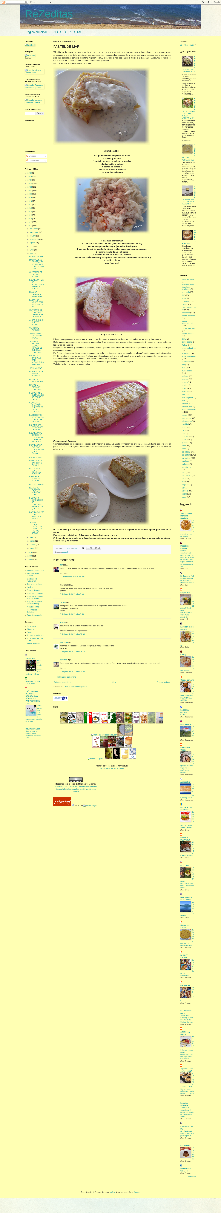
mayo (32, 253)
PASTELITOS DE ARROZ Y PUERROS (36, 374)
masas (184, 415)
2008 (30, 559)
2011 (30, 226)
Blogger (137, 1192)
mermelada (186, 418)
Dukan (184, 345)
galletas (185, 376)
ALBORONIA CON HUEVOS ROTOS (36, 322)
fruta (184, 368)
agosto (33, 243)
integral (185, 391)
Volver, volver (185, 1171)
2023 (30, 183)
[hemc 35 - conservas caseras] (104, 747)
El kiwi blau (185, 1145)
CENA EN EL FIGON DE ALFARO (34, 479)
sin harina (186, 458)
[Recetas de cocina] (62, 806)
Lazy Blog (184, 865)
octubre (33, 236)
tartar (184, 478)
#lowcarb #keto (188, 279)
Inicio (114, 682)
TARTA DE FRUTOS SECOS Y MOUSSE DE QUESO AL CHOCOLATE (36, 346)
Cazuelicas (185, 985)
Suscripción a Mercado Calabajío (186, 515)
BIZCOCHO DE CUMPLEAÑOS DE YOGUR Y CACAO (36, 396)
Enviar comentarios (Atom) (76, 687)
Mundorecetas (33, 607)
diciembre (34, 229)
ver (183, 488)
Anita (62, 622)
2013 (30, 219)
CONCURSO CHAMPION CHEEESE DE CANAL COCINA (36, 407)
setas (184, 449)
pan (183, 430)
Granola (183, 714)
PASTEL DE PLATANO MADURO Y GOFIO (35, 491)
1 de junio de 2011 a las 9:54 (72, 614)
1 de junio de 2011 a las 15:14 (72, 652)
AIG (183, 295)
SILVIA (63, 602)
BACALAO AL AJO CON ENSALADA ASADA (36, 515)
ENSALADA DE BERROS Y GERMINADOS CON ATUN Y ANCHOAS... (36, 437)
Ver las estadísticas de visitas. (112, 768)
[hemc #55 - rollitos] (64, 723)
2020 (30, 194)
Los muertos (30, 684)
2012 (30, 222)
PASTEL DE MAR (36, 256)
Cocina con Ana (187, 680)
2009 (30, 556)
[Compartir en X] (93, 548)
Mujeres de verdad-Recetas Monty (35, 603)
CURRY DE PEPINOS (34, 329)
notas (184, 427)
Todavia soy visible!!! (35, 635)
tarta (184, 472)
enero (32, 548)
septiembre (34, 239)
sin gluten (186, 455)
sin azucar (186, 452)
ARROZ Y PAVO (35, 457)
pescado (65, 552)
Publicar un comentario (66, 677)
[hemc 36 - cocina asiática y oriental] (96, 747)
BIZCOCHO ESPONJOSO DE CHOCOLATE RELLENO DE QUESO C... (36, 503)
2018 (30, 201)
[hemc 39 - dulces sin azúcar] (104, 735)
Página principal (36, 32)
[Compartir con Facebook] (96, 548)
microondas (187, 421)
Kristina (30, 587)
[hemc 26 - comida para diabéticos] (132, 759)
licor (183, 401)
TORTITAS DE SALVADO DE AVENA (36, 336)
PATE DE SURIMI (36, 484)
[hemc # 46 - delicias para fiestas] (128, 723)
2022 (30, 187)
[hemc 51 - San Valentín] (96, 723)
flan (183, 365)
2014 (30, 215)
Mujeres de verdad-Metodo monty (35, 597)
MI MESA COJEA (33, 681)
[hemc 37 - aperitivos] (129, 735)
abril (32, 537)
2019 (30, 197)
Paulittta (63, 660)
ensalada (186, 353)
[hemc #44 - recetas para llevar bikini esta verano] (136, 723)
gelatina (185, 379)
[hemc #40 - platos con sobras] (159, 723)
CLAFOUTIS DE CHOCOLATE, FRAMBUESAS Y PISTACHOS (36, 313)
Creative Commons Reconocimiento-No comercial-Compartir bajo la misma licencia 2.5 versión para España (76, 789)
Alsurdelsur (185, 782)
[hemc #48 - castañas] (120, 723)
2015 (30, 212)
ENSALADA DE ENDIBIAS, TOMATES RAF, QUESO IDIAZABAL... (36, 449)
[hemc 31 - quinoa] (96, 759)
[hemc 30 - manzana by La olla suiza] (108, 759)
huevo (184, 388)
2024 (30, 180)
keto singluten (187, 398)
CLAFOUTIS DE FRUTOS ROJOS (35, 274)
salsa (184, 446)
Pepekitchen (185, 1169)
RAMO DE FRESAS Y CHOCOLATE (36, 387)
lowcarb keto (187, 407)
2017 (30, 205)
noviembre (34, 232)
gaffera (112, 1192)
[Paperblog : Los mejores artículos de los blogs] (60, 700)
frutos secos (187, 371)
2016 (30, 208)
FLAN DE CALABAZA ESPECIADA (35, 294)
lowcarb (185, 404)
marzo (32, 541)
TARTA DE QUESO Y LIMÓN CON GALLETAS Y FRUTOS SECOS (35, 527)
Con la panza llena (35, 584)
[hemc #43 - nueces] (143, 723)
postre (184, 440)
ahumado (186, 292)
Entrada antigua (163, 682)
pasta (184, 434)
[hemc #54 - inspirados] (72, 723)
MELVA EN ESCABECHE (36, 380)
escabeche (186, 362)
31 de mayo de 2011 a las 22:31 (73, 577)
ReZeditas (49, 14)
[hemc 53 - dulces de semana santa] (80, 723)
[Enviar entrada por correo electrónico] (83, 548)
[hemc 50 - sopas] (104, 723)
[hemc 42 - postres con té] (151, 723)
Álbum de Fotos (33, 644)
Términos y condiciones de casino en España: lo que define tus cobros (187, 1112)
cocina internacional (187, 322)
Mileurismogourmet (35, 593)
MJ (61, 565)
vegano (185, 485)
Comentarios (33, 161)
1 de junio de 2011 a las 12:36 (72, 634)
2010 (30, 552)
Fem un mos (185, 724)
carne (184, 304)
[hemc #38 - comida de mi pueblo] (121, 735)
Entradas (32, 156)
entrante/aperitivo (189, 356)
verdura (185, 491)
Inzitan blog (30, 658)
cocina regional (188, 334)
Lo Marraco (31, 626)
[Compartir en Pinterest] (99, 548)
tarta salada (187, 475)
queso (184, 443)
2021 (30, 191)
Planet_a (30, 629)
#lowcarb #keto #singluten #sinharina (188, 287)
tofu (183, 482)
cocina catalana (188, 316)
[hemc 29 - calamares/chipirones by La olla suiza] (116, 759)
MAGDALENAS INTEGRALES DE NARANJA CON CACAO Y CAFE (36, 264)
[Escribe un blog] (90, 548)
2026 (30, 173)
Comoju (183, 655)
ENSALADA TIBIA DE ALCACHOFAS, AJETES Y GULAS (36, 284)
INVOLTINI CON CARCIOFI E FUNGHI (35, 463)
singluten (185, 461)
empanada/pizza (189, 348)
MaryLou (64, 642)
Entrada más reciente (63, 682)
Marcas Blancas (33, 590)
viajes (184, 494)
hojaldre (185, 385)
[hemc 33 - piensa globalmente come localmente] (120, 747)
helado (185, 382)
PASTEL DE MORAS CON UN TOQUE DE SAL (36, 303)
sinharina (186, 464)
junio (32, 250)
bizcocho (185, 301)
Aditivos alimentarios (35, 571)
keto (183, 394)
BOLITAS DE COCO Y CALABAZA (35, 471)
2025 (30, 176)
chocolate (186, 313)
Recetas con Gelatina (32, 611)
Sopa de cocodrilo (34, 615)
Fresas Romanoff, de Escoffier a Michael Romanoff (187, 580)
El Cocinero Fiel (187, 576)
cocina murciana (188, 328)
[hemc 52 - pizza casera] (88, 723)
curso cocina (187, 342)
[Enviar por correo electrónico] (87, 548)
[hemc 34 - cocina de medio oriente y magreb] (112, 747)
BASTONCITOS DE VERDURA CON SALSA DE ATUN (36, 418)
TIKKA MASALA (35, 368)
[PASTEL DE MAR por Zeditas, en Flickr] (101, 143)
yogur (184, 497)
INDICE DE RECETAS (67, 32)
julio (32, 246)
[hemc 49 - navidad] (112, 723)
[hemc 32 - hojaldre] (128, 747)
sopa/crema (187, 467)
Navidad (185, 424)
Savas (29, 632)
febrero (33, 545)
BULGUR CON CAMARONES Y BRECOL (36, 427)
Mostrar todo (192, 1176)
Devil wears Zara (33, 729)
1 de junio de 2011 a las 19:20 (72, 672)
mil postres (185, 593)
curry (184, 339)
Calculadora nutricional (32, 580)
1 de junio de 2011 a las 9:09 (72, 594)
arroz (184, 298)
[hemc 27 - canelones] (124, 759)
